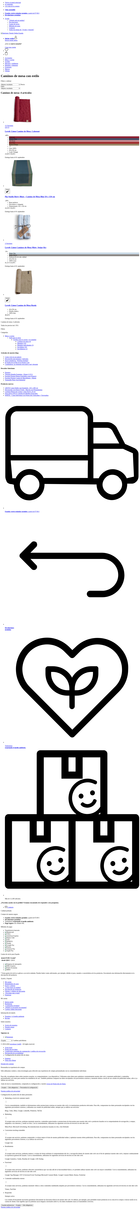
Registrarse (8, 1004)
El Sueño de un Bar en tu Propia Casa (17, 362)
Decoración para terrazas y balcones (16, 359)
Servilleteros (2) (22, 349)
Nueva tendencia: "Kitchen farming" (17, 361)
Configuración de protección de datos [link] (17, 1055)
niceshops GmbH (15, 1044)
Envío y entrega (10, 986)
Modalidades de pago (12, 984)
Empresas (8, 995)
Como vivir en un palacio (13, 357)
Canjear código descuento (13, 1009)
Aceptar (4, 1087)
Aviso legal (8, 1047)
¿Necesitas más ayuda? (12, 993)
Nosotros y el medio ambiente (14, 1016)
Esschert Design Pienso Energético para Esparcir (20, 376)
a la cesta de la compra (12, 6)
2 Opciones (8, 243)
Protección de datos (11, 1049)
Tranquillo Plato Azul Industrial (15, 380)
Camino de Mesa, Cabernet (22, 131)
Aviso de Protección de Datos (56, 1084)
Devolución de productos (13, 989)
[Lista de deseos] (6, 51)
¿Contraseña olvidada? (12, 1006)
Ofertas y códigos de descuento (15, 991)
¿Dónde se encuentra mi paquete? (16, 1007)
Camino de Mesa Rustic (20, 305)
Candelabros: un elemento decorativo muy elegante (21, 364)
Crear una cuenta (10, 47)
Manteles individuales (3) (25, 345)
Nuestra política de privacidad (10, 1091)
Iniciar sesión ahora (11, 40)
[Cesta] (72, 53)
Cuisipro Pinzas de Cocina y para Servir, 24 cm (20, 392)
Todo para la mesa (15, 338)
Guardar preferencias (8, 1205)
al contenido (9, 4)
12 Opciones (9, 125)
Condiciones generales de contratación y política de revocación (25, 1051)
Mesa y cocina (9, 336)
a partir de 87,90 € (22, 13)
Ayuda (7, 18)
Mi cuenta (8, 982)
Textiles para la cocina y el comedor (24, 340)
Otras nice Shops (10, 1060)
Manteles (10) (21, 343)
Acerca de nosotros (11, 1025)
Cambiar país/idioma (19, 1040)
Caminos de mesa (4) (24, 341)
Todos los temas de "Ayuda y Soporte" (21, 30)
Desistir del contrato (7, 1064)
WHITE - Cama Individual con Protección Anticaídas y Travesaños (26, 395)
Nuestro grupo (9, 1027)
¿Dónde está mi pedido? (17, 20)
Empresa (8, 1058)
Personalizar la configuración (28, 1087)
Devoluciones (13, 22)
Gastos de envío (14, 24)
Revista (7, 1018)
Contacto (12, 28)
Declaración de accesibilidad (14, 1053)
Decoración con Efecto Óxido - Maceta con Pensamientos (23, 390)
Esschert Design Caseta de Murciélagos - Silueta (20, 378)
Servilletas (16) (22, 347)
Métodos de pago (14, 26)
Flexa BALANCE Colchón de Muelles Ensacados (21, 393)
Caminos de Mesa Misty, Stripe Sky (25, 247)
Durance (7, 372)
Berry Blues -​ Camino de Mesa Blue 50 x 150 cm (30, 197)
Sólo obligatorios (13, 1087)
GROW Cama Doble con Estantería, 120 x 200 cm (21, 388)
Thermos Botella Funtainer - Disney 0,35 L (19, 374)
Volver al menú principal (13, 2)
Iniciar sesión (9, 1002)
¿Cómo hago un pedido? (13, 987)
